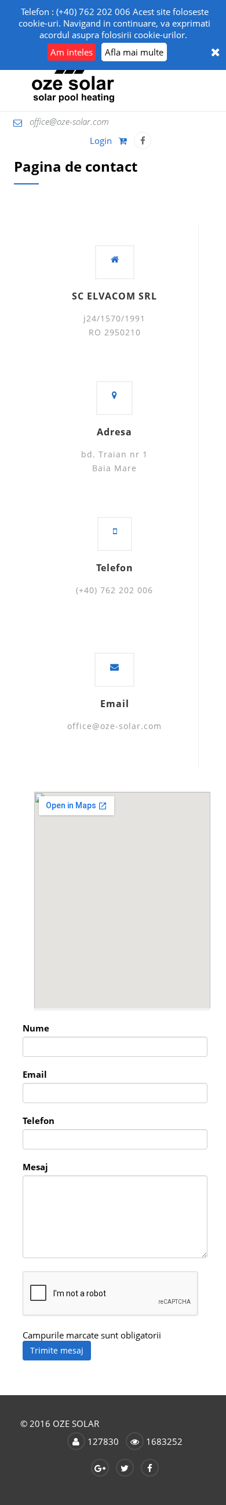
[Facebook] (142, 140)
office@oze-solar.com (69, 121)
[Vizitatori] (76, 1441)
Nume (36, 1028)
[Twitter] (125, 1468)
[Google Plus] (100, 1468)
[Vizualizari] (135, 1441)
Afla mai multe (134, 52)
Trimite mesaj (56, 1350)
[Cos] (124, 140)
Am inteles (71, 52)
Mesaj (35, 1167)
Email (35, 1074)
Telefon (38, 1120)
